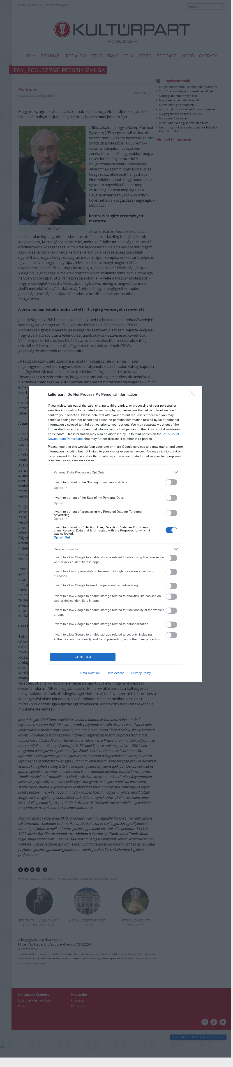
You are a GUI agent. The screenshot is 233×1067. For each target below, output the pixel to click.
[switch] (171, 482)
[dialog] (115, 533)
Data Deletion (90, 673)
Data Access (115, 673)
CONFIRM (83, 657)
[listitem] (115, 472)
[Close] (193, 395)
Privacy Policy (141, 673)
